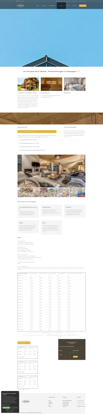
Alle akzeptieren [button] (6, 407)
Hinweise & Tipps (74, 1)
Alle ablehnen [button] (14, 407)
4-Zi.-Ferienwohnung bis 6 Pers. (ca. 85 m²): (28, 139)
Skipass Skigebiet (22, 342)
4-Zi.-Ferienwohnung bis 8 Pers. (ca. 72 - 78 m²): (29, 143)
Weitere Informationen (13, 402)
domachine (31, 412)
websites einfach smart (37, 412)
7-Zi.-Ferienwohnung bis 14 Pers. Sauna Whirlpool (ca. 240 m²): (32, 150)
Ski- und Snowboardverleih (66, 1)
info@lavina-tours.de (21, 1)
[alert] (10, 402)
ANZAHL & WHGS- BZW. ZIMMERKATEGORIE (66, 346)
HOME (37, 5)
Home (50, 400)
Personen (60, 354)
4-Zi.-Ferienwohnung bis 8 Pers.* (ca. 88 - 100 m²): (29, 146)
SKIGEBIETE (44, 5)
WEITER (75, 356)
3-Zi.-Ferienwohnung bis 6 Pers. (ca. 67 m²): (28, 131)
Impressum (64, 406)
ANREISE (60, 350)
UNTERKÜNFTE (61, 5)
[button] (10, 409)
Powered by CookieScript (10, 411)
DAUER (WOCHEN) (76, 350)
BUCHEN (83, 5)
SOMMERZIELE (52, 5)
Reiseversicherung (58, 1)
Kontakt (50, 406)
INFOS (68, 5)
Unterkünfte (51, 403)
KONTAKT (75, 5)
